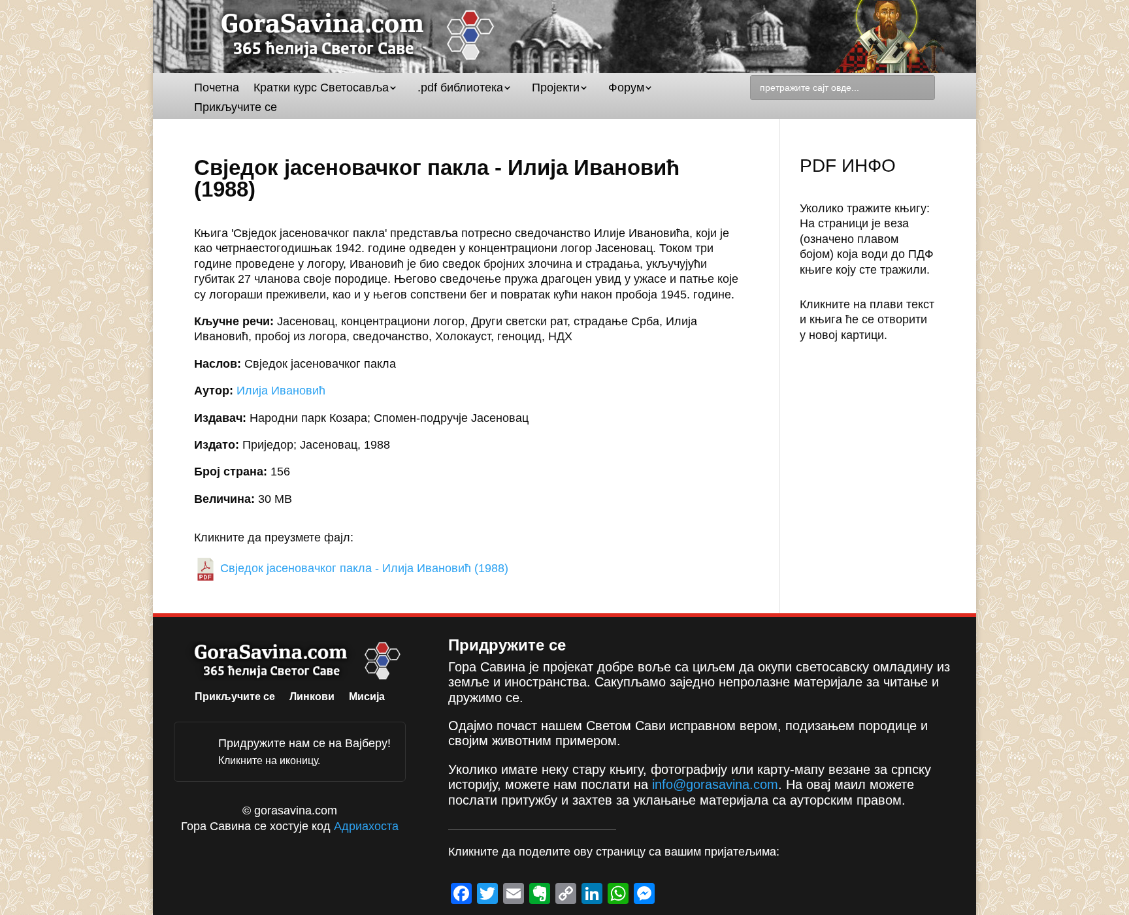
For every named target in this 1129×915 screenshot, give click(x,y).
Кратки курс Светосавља (321, 88)
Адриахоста (366, 826)
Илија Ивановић (281, 390)
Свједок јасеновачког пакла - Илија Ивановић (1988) (362, 568)
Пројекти (556, 88)
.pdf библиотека (460, 88)
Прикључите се (235, 108)
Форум (626, 88)
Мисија (367, 697)
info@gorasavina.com (715, 784)
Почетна (216, 88)
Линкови (312, 697)
